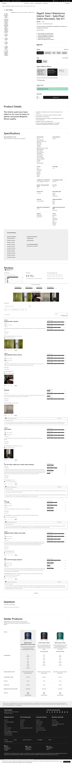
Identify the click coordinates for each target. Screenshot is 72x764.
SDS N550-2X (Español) (11, 248)
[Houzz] (62, 712)
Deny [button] (61, 761)
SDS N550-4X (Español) (11, 257)
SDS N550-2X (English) (11, 246)
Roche (5, 561)
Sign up (5, 711)
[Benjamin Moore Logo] (5, 3)
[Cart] (69, 1)
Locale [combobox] (23, 309)
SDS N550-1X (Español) (11, 244)
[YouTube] (54, 712)
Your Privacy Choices (8, 734)
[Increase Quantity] (41, 97)
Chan (5, 430)
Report (16, 350)
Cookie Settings (29, 762)
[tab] (6, 15)
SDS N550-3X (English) (11, 250)
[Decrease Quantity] (37, 97)
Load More (36, 593)
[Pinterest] (57, 712)
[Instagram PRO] (52, 712)
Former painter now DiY (7, 503)
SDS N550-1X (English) (11, 242)
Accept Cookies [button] (67, 761)
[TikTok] (67, 712)
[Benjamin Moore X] (59, 712)
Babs (5, 534)
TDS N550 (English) (30, 238)
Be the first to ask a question (9, 604)
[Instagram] (49, 712)
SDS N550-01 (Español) (11, 240)
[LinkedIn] (64, 712)
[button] (16, 0)
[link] (67, 1)
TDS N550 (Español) (30, 240)
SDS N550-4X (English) (11, 255)
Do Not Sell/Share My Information (10, 731)
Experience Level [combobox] (14, 309)
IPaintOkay (6, 466)
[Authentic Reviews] (9, 270)
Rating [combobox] (6, 309)
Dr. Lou (5, 356)
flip (4, 391)
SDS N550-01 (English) (11, 238)
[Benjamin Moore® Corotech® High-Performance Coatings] (9, 748)
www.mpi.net (20, 705)
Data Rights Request (8, 733)
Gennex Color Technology (47, 123)
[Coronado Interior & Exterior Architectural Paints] (52, 747)
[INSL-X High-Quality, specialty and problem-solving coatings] (30, 747)
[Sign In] (64, 1)
